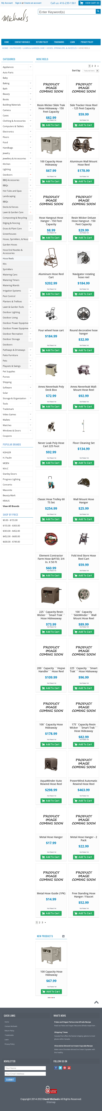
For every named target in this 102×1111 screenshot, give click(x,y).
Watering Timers (11, 280)
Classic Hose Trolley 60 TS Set (51, 501)
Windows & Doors (12, 430)
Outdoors (15, 48)
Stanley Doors (10, 473)
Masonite (7, 490)
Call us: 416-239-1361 (63, 3)
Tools (5, 403)
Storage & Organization (14, 398)
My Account (7, 3)
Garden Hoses (10, 244)
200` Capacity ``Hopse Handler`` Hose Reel (51, 669)
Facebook (56, 1067)
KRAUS (6, 500)
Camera (7, 110)
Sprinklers (8, 269)
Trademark (8, 409)
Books (6, 99)
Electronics (8, 131)
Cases (6, 115)
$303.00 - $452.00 (11, 530)
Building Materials (12, 104)
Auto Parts (8, 72)
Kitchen (6, 164)
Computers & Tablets (13, 126)
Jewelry (6, 153)
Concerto (7, 484)
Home (5, 48)
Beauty (6, 94)
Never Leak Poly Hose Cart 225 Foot (51, 444)
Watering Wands (11, 285)
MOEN (6, 463)
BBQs (5, 185)
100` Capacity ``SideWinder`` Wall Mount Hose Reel (83, 615)
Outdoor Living (10, 317)
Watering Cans (10, 274)
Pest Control (9, 296)
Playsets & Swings (12, 366)
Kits (5, 263)
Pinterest (64, 1067)
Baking (6, 83)
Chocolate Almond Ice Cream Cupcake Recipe (73, 1046)
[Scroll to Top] (97, 1003)
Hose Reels (8, 258)
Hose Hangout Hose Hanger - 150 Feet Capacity (51, 221)
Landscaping (9, 196)
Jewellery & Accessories (14, 158)
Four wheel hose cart (51, 330)
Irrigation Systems (12, 290)
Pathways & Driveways (14, 349)
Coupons (7, 435)
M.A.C (5, 468)
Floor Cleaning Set (84, 443)
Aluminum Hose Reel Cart (51, 275)
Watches (7, 425)
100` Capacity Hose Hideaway (51, 726)
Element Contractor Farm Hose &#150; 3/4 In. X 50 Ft (51, 559)
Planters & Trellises (12, 301)
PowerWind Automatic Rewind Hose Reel (83, 782)
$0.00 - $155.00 (10, 520)
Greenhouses (9, 233)
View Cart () (92, 3)
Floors (6, 137)
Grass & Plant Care (12, 228)
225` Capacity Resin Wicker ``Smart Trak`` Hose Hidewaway (51, 615)
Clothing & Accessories (14, 120)
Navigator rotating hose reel (84, 275)
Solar (5, 392)
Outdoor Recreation (13, 333)
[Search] (98, 11)
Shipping (7, 382)
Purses (6, 376)
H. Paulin (7, 457)
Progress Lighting (11, 479)
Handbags (8, 147)
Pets (5, 360)
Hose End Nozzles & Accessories (13, 251)
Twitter (60, 1067)
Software (7, 387)
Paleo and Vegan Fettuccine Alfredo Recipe (72, 1022)
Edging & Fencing (11, 223)
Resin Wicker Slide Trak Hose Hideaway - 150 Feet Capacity (51, 108)
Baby (5, 77)
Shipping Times (61, 1032)
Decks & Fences (10, 207)
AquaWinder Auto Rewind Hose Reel (51, 782)
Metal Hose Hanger (51, 837)
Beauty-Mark (9, 495)
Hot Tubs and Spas (12, 190)
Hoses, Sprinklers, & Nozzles (62, 48)
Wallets (6, 419)
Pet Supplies (9, 371)
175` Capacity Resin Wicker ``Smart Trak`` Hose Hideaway (84, 728)
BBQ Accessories (11, 180)
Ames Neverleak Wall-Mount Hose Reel (83, 388)
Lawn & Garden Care (34, 48)
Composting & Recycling (15, 217)
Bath (5, 88)
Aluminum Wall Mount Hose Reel (83, 163)
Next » (98, 66)
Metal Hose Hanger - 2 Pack (83, 838)
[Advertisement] (52, 31)
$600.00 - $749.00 (11, 541)
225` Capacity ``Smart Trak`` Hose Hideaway (83, 669)
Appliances (8, 67)
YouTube (69, 1067)
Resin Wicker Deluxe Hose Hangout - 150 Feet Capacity (83, 221)
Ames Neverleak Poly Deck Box (51, 388)
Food (5, 142)
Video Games (9, 414)
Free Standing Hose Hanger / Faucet (83, 895)
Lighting (7, 169)
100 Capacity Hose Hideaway (51, 163)
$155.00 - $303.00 (11, 525)
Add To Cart (53, 125)
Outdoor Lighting (11, 312)
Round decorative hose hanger (84, 332)
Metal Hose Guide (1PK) (51, 893)
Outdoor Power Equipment (16, 323)
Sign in (18, 3)
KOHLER (7, 452)
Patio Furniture (10, 355)
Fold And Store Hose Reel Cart (83, 557)
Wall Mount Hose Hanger (83, 501)
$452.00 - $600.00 (11, 536)
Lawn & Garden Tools (13, 306)
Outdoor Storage (11, 339)
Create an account (32, 3)
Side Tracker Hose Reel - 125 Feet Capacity (83, 106)
